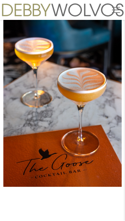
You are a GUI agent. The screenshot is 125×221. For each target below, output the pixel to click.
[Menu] (116, 10)
